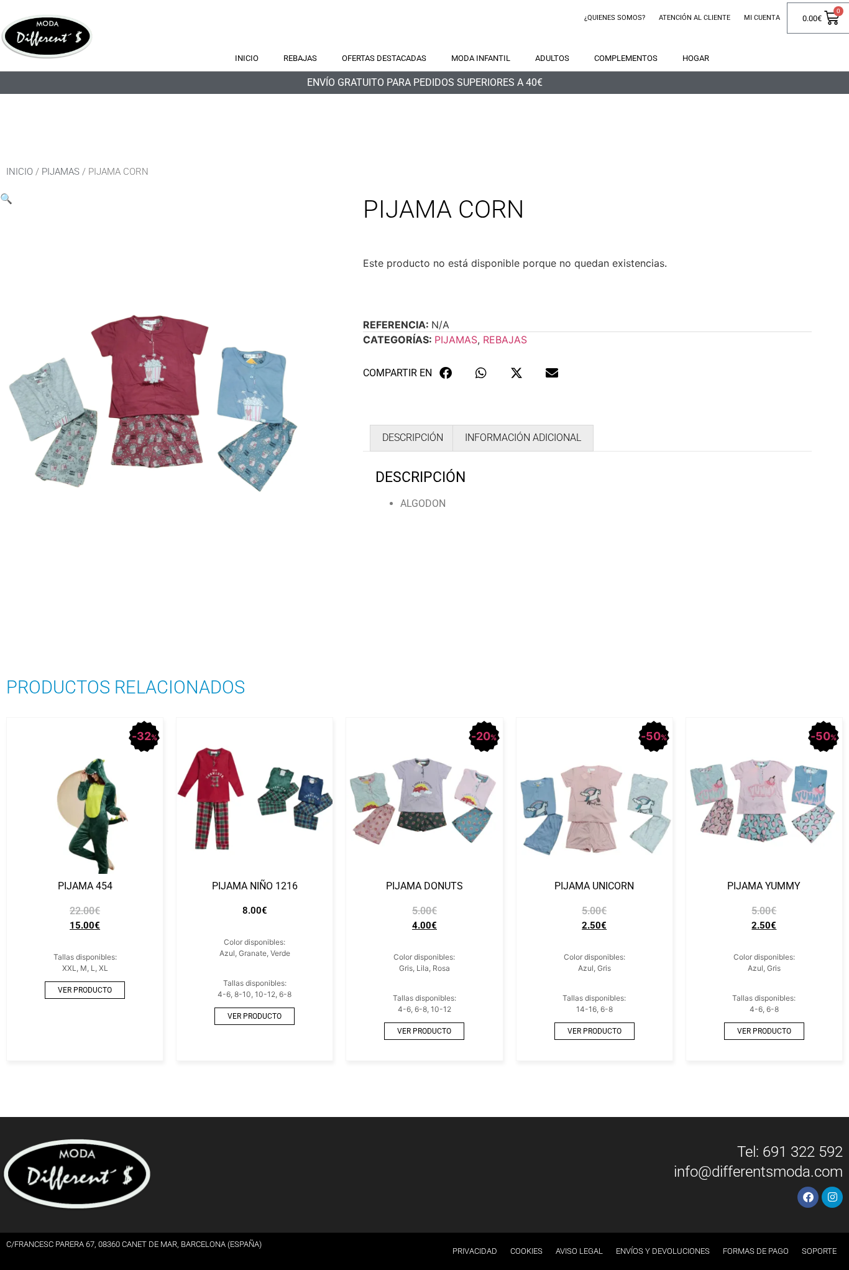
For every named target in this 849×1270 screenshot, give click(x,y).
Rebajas (300, 58)
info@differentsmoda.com (758, 1171)
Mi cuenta (762, 18)
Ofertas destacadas (384, 58)
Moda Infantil (480, 58)
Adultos (552, 58)
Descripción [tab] (412, 437)
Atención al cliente (694, 18)
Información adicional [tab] (523, 437)
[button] (6, 198)
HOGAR (695, 58)
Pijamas (61, 171)
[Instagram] (832, 1197)
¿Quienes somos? (614, 18)
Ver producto (85, 990)
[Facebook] (808, 1197)
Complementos (626, 58)
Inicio (247, 58)
